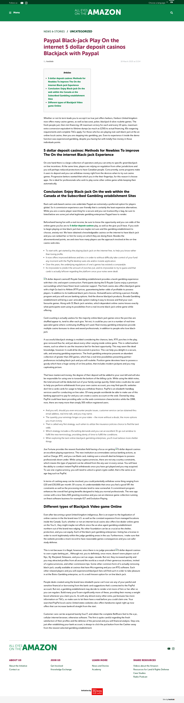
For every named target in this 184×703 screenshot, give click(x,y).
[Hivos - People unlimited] (97, 691)
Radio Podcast (140, 676)
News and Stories (100, 666)
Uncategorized (81, 31)
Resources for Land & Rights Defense (151, 669)
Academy (96, 669)
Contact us (14, 669)
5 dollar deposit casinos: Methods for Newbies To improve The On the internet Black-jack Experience (66, 81)
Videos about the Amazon (145, 666)
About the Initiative (18, 666)
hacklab (49, 61)
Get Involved (57, 666)
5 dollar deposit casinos (82, 225)
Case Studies (139, 673)
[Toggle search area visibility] (172, 12)
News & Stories (54, 31)
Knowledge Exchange (61, 669)
